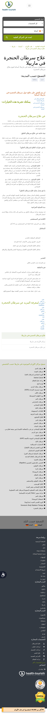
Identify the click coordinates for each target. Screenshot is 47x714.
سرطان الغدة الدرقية (36, 414)
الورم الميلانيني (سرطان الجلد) (34, 374)
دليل (44, 548)
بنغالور (43, 586)
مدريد (43, 598)
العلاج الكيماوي (38, 417)
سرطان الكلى (39, 393)
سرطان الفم (39, 399)
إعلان (43, 545)
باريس (43, 637)
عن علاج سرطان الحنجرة (37, 347)
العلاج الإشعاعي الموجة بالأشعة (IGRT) (31, 438)
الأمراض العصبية (36, 656)
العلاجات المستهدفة (37, 411)
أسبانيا (20, 46)
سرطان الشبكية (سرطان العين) (33, 453)
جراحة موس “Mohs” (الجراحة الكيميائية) (31, 493)
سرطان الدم (39, 420)
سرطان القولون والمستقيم (35, 481)
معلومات (42, 560)
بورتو (43, 634)
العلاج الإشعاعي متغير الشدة (34, 487)
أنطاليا (43, 624)
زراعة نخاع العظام (37, 380)
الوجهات (42, 557)
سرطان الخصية (38, 460)
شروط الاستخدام (40, 570)
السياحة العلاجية (40, 46)
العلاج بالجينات (39, 435)
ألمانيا (31, 525)
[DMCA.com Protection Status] (40, 697)
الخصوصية (42, 567)
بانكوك (43, 589)
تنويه (44, 573)
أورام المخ (40, 384)
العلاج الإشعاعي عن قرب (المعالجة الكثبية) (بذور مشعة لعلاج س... (23, 429)
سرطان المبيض (38, 423)
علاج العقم (37, 653)
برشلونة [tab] (35, 79)
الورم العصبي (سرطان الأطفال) (33, 447)
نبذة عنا (43, 576)
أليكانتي (43, 630)
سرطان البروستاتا (37, 472)
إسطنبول (42, 595)
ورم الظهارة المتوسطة (36, 396)
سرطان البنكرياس (37, 402)
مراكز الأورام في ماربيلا (37, 341)
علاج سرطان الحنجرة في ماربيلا (35, 48)
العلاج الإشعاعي (38, 405)
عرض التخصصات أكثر (39, 662)
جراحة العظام (36, 659)
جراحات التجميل (36, 650)
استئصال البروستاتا (37, 499)
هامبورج (43, 615)
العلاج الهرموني (38, 484)
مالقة (43, 602)
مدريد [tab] (42, 79)
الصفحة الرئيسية (40, 541)
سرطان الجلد (39, 408)
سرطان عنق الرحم (37, 432)
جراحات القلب (36, 647)
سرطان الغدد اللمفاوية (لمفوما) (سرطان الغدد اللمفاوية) (26, 490)
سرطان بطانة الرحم (37, 387)
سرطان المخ (39, 478)
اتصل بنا (43, 579)
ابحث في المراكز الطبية (22, 37)
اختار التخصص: (39, 19)
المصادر (43, 563)
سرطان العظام (38, 475)
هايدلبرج (42, 608)
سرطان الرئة (39, 469)
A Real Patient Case (39, 554)
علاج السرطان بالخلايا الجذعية (34, 456)
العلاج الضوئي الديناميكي (35, 450)
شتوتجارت (42, 627)
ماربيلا (13, 46)
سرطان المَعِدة (38, 371)
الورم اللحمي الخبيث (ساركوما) (34, 502)
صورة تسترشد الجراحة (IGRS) (34, 390)
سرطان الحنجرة (38, 508)
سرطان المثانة (38, 426)
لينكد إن (40, 669)
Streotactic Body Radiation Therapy (32, 505)
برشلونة (43, 592)
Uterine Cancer (38, 377)
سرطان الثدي (39, 368)
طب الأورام (28, 46)
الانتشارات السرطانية (36, 444)
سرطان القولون (38, 466)
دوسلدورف (42, 618)
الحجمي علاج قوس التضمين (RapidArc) (31, 463)
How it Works (41, 551)
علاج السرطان (36, 643)
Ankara (43, 621)
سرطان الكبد (39, 441)
